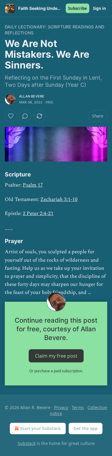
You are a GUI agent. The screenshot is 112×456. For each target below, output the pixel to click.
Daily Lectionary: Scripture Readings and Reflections (54, 29)
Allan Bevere (31, 96)
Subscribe (77, 8)
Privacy (61, 407)
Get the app (85, 428)
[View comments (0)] (25, 116)
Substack (27, 443)
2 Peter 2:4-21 (38, 213)
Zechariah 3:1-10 (59, 199)
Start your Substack (40, 428)
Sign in (99, 8)
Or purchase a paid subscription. (56, 370)
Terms (78, 407)
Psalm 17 (33, 185)
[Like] (11, 116)
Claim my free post (56, 355)
